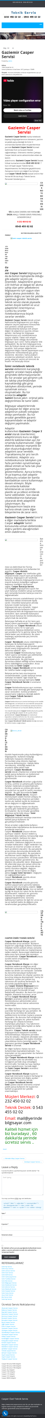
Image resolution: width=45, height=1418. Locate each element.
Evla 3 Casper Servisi (8, 1326)
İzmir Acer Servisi (7, 1273)
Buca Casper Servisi (8, 1322)
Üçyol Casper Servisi (8, 1357)
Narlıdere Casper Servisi (10, 1347)
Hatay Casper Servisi (9, 1336)
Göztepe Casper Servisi (33, 1162)
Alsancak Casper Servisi (10, 1308)
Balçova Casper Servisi (9, 1310)
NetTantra (33, 1416)
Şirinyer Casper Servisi (9, 1353)
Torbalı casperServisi (9, 1351)
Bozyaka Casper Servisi (9, 1320)
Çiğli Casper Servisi (8, 1324)
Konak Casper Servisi (9, 1343)
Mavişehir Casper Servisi (10, 1345)
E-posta (5, 1224)
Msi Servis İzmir (7, 1297)
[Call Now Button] (5, 1413)
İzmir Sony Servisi (7, 1293)
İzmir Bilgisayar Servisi (9, 1283)
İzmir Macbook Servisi (9, 1289)
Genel (5, 1149)
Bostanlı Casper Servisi (9, 1318)
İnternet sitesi (7, 1235)
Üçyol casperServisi (8, 1355)
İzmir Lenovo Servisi (8, 1271)
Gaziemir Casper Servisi (10, 1328)
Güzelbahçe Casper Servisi (11, 1332)
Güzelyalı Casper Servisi (10, 1334)
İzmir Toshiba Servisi (8, 1279)
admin (10, 61)
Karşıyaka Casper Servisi (10, 1341)
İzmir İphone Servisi (8, 1287)
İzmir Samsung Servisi (9, 1277)
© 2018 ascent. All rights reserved (12, 1416)
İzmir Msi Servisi (7, 1281)
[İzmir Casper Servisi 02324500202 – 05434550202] (22, 14)
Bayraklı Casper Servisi (9, 1312)
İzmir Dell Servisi (7, 1275)
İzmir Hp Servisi (7, 1267)
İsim (4, 1213)
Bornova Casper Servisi (9, 1316)
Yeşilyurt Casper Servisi (9, 1359)
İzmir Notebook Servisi (9, 1285)
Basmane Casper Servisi (10, 1314)
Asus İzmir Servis (7, 1295)
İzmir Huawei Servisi (8, 1291)
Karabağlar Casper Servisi (10, 1339)
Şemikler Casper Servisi (9, 1349)
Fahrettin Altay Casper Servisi (13, 1158)
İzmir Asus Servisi (7, 1269)
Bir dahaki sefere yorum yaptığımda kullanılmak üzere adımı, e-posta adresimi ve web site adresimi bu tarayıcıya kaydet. (21, 1250)
